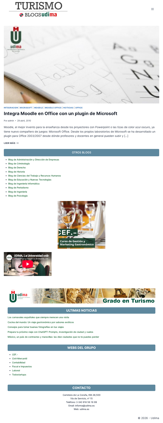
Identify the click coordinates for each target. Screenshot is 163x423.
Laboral (16, 370)
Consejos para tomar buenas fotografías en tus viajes (36, 327)
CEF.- (15, 354)
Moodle (38, 107)
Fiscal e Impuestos (22, 366)
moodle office (53, 107)
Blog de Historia (16, 171)
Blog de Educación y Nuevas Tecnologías (29, 179)
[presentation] (81, 64)
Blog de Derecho (17, 167)
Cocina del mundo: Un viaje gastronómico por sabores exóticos (41, 322)
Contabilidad (18, 362)
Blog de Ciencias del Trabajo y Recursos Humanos (34, 175)
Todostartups (19, 374)
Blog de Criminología (19, 163)
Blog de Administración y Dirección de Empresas (33, 159)
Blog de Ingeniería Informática (23, 183)
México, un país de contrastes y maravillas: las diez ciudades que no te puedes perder (53, 336)
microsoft (26, 107)
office (79, 107)
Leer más (11, 143)
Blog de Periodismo (18, 187)
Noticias (68, 107)
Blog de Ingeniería (17, 191)
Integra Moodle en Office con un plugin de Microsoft (60, 113)
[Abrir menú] (152, 9)
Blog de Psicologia (18, 195)
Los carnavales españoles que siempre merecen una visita (38, 317)
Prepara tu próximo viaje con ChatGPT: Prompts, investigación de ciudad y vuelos (50, 332)
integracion (11, 107)
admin (11, 120)
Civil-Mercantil (19, 358)
